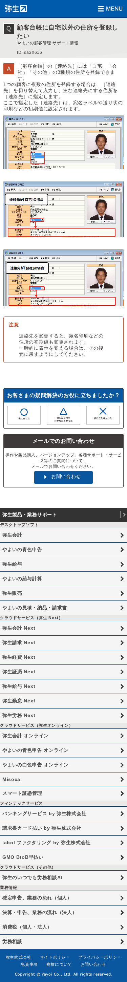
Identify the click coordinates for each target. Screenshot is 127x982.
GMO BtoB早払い (23, 857)
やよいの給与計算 (22, 578)
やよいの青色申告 (22, 549)
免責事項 (29, 964)
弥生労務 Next (18, 715)
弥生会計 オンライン (25, 735)
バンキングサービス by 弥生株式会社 (44, 813)
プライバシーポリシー (99, 957)
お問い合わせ (66, 476)
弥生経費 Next (18, 657)
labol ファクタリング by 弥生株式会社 (46, 842)
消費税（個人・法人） (27, 927)
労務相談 (12, 941)
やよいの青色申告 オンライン (35, 750)
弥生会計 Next (18, 628)
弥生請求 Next (18, 642)
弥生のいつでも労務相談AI (32, 877)
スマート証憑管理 (22, 793)
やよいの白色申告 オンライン (35, 764)
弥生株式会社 (18, 957)
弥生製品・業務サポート (29, 514)
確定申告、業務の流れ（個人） (37, 897)
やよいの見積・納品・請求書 (34, 607)
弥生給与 (12, 564)
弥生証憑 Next (18, 671)
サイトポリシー (55, 957)
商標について (59, 964)
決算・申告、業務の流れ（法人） (39, 912)
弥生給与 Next (18, 686)
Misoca (11, 779)
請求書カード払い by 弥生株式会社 (42, 828)
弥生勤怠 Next (18, 700)
